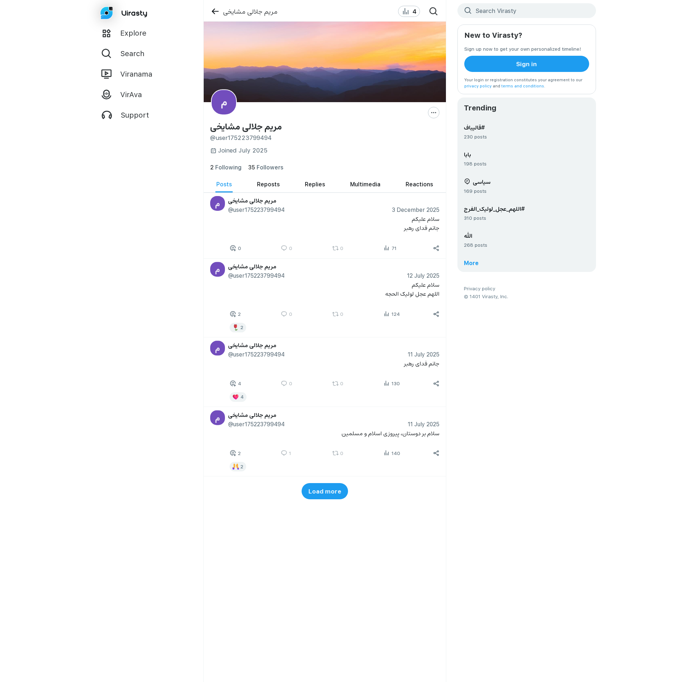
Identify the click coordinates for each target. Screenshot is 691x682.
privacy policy (478, 85)
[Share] (436, 248)
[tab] (224, 184)
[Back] (215, 11)
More (471, 263)
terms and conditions (522, 85)
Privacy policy (479, 288)
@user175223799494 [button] (256, 209)
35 (265, 167)
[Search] (433, 11)
